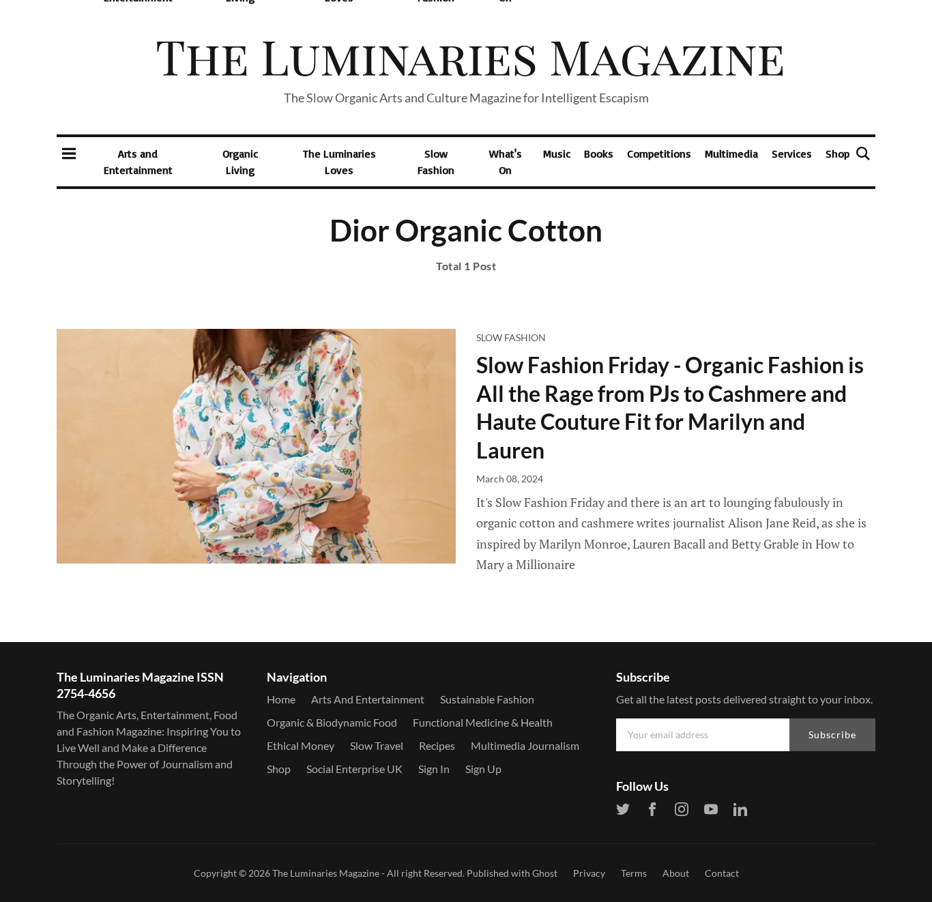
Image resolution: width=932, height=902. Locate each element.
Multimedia (731, 153)
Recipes (437, 745)
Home (281, 699)
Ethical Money (300, 745)
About (675, 873)
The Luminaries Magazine (325, 873)
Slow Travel (376, 745)
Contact (722, 873)
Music (556, 153)
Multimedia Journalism (525, 745)
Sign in (434, 768)
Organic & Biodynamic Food (332, 722)
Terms (634, 873)
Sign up (483, 768)
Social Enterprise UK (354, 768)
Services (792, 153)
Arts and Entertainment (138, 162)
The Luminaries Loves (339, 162)
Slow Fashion (436, 162)
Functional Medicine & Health (483, 722)
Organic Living (240, 162)
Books (598, 153)
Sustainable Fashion (487, 699)
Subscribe (832, 734)
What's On (505, 162)
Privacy (589, 873)
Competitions (659, 153)
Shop (837, 153)
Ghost (544, 873)
